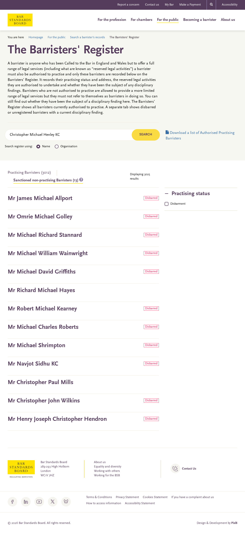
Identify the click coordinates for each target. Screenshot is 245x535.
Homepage (36, 37)
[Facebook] (12, 501)
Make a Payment (190, 4)
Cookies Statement (155, 497)
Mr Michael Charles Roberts (43, 327)
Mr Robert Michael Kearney (42, 309)
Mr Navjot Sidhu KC (33, 364)
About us (228, 20)
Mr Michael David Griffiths (42, 272)
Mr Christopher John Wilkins (44, 401)
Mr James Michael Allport (40, 198)
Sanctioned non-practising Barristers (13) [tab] (46, 180)
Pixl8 (234, 523)
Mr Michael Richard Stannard (45, 235)
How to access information (103, 503)
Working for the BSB (107, 475)
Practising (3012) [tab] (29, 173)
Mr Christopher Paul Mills (40, 382)
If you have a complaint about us (192, 497)
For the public (168, 20)
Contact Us (189, 468)
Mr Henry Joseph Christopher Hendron (57, 419)
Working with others (107, 471)
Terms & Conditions (99, 497)
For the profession (112, 20)
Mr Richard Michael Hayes (41, 290)
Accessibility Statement (140, 503)
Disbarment (177, 203)
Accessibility (229, 4)
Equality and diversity (107, 466)
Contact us (152, 4)
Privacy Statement (127, 497)
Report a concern (128, 4)
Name (46, 146)
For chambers (141, 20)
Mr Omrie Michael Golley (40, 217)
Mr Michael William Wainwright (48, 254)
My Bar (169, 4)
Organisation (68, 146)
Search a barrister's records (87, 37)
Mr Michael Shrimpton (36, 346)
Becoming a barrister (199, 20)
